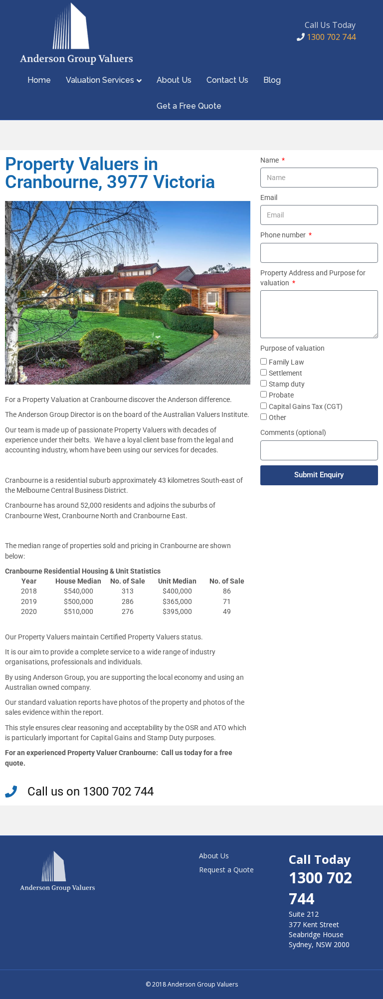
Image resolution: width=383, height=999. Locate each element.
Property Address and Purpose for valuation (313, 278)
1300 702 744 (330, 36)
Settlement (285, 373)
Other (277, 417)
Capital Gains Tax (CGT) (306, 406)
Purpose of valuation (292, 348)
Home (39, 80)
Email (268, 197)
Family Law (286, 362)
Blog (272, 80)
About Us (174, 80)
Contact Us (227, 80)
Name (270, 160)
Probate (281, 395)
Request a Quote (226, 869)
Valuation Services (100, 80)
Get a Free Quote (189, 106)
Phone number (283, 235)
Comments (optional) (293, 432)
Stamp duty (287, 384)
